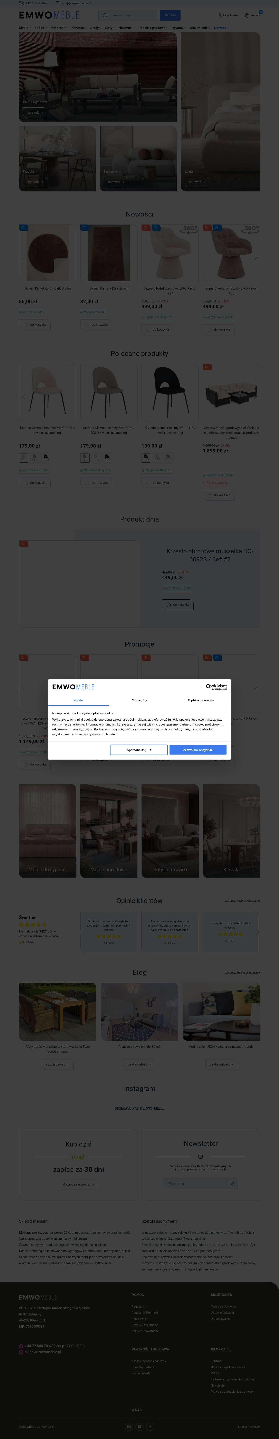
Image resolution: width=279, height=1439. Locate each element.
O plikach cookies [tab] (201, 700)
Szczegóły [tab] (139, 700)
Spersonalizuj (136, 749)
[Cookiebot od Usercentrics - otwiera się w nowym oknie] (209, 687)
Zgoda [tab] (78, 700)
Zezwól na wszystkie (198, 749)
